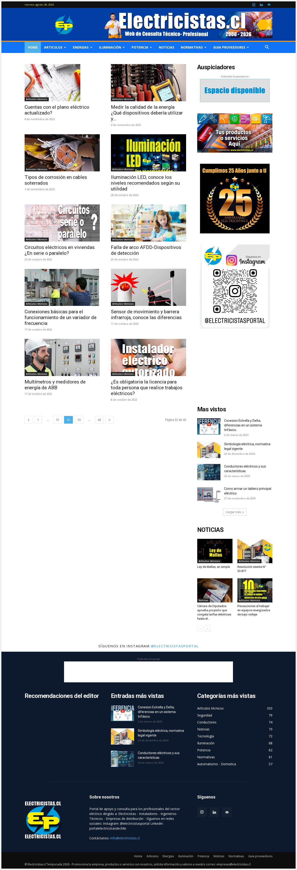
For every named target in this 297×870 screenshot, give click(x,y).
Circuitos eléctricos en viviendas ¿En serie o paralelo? (60, 250)
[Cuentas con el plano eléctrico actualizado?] (62, 82)
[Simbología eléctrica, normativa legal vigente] (208, 450)
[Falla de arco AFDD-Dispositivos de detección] (148, 223)
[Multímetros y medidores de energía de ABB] (62, 357)
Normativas (192, 47)
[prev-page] (28, 420)
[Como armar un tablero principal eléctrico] (208, 494)
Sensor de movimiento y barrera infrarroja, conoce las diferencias (146, 314)
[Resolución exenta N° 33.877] (255, 551)
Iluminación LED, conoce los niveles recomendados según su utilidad (145, 183)
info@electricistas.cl (125, 838)
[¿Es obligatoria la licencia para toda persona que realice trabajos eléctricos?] (148, 357)
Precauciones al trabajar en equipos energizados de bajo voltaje (253, 610)
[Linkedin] (261, 4)
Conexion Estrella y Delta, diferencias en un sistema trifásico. (243, 425)
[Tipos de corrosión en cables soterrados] (62, 152)
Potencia (140, 47)
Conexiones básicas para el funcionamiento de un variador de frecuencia (61, 317)
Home (33, 47)
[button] (266, 48)
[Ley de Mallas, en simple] (214, 551)
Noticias (166, 47)
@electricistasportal (175, 646)
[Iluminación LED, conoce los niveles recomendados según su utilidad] (148, 152)
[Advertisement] (234, 368)
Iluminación (110, 47)
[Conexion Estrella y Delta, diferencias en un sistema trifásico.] (208, 426)
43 (99, 420)
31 (57, 420)
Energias (81, 47)
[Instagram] (253, 4)
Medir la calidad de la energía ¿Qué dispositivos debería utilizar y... (147, 112)
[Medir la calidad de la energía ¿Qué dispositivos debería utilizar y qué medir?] (148, 82)
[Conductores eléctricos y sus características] (208, 472)
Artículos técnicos (36, 99)
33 (79, 420)
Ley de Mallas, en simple (213, 567)
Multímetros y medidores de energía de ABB (55, 384)
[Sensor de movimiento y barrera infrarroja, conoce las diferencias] (148, 287)
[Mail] (268, 4)
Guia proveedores (229, 47)
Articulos (53, 47)
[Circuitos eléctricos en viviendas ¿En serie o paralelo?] (62, 223)
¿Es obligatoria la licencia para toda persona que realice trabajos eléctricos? (146, 387)
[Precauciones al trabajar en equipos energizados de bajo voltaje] (255, 590)
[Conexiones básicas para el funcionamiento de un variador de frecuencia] (62, 287)
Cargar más (233, 512)
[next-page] (109, 420)
